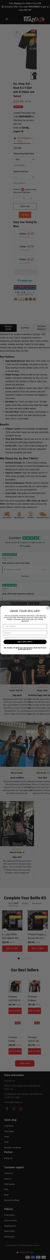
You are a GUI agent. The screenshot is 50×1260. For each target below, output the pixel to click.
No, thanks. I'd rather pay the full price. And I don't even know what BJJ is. (25, 648)
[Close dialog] (47, 608)
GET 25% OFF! (25, 642)
